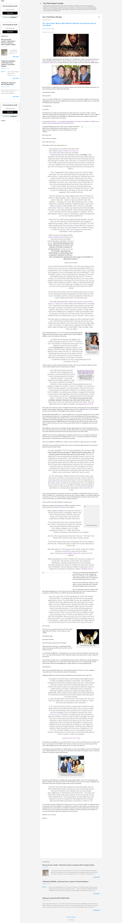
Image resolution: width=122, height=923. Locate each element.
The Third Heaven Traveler (53, 3)
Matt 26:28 (55, 482)
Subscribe (10, 13)
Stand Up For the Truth (71, 738)
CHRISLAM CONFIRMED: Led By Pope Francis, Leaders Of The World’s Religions (65, 881)
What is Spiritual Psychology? (59, 237)
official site (67, 418)
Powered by (6, 17)
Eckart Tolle (56, 208)
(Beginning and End (85, 404)
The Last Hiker (47, 28)
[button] (99, 17)
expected (66, 551)
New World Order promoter (63, 507)
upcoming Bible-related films (71, 553)
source (75, 361)
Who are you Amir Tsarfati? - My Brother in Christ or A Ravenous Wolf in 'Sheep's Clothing (68, 865)
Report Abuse (71, 920)
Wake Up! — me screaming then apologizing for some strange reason (68, 121)
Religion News (87, 569)
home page (74, 229)
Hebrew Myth (89, 409)
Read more (96, 877)
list (61, 216)
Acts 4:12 (56, 714)
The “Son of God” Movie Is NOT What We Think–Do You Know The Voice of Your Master (69, 24)
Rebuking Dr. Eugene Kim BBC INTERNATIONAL (56, 898)
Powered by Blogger (71, 917)
